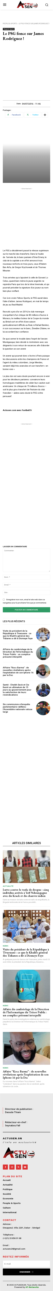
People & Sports (10, 23)
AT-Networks (32, 1287)
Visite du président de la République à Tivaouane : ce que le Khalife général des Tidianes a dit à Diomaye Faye (18, 635)
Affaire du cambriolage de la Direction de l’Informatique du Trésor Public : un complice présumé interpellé (18, 653)
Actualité (8, 886)
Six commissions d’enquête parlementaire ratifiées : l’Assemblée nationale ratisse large (17, 708)
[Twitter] (18, 1167)
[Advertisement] (26, 73)
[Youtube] (25, 1167)
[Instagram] (11, 1167)
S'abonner (25, 1272)
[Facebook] (5, 1167)
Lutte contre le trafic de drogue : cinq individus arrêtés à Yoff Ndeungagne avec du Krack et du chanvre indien (26, 893)
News (5, 946)
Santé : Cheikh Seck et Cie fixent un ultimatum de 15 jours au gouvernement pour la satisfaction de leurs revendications (17, 690)
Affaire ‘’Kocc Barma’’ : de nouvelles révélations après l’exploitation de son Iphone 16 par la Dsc (18, 671)
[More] (45, 115)
